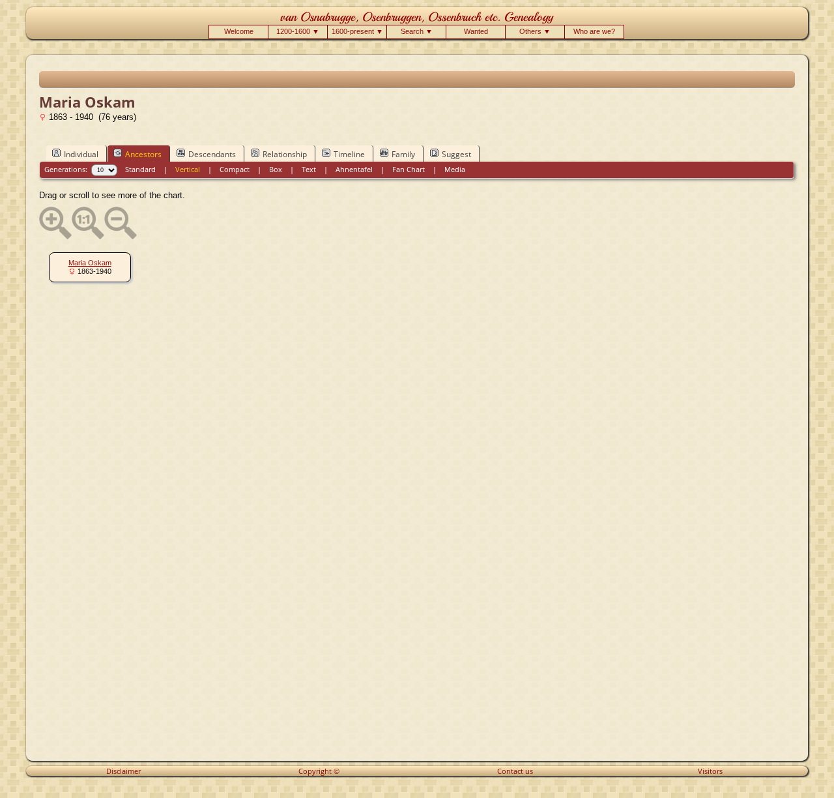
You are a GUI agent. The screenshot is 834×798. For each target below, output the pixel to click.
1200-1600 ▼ (297, 31)
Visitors (710, 771)
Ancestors (143, 154)
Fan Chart (408, 169)
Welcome (238, 31)
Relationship (285, 154)
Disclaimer (123, 771)
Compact (235, 169)
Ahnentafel (354, 169)
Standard (140, 169)
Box (275, 169)
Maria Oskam (89, 263)
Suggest (456, 154)
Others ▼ (535, 31)
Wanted (476, 31)
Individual (81, 154)
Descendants (212, 154)
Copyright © (318, 771)
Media (454, 169)
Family (403, 154)
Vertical (187, 169)
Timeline (349, 154)
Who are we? (594, 31)
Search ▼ (417, 31)
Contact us (515, 771)
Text (309, 169)
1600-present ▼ (357, 31)
